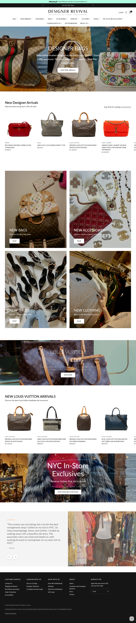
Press (71, 591)
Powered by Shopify (10, 613)
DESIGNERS (40, 19)
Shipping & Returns (11, 586)
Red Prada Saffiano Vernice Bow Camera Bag (18, 146)
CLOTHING (85, 19)
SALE (14, 19)
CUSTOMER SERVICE (13, 579)
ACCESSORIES (61, 19)
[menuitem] (15, 19)
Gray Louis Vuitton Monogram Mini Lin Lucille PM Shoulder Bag (51, 440)
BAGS (50, 19)
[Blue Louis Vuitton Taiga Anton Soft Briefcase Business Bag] (116, 419)
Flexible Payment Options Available (68, 5)
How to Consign (31, 583)
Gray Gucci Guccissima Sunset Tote (51, 145)
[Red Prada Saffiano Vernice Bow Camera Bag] (19, 125)
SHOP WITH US (54, 579)
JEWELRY (73, 19)
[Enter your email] (108, 591)
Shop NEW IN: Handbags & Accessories (117, 107)
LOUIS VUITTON (74, 142)
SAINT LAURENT (106, 142)
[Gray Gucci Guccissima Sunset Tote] (52, 125)
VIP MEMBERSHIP (71, 23)
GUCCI (39, 142)
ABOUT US (84, 23)
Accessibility (9, 595)
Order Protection (10, 592)
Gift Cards (51, 592)
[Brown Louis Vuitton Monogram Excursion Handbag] (84, 419)
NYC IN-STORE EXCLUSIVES (112, 19)
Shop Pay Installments (55, 589)
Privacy (71, 594)
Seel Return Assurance (12, 589)
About (71, 583)
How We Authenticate (55, 583)
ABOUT (72, 579)
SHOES (96, 19)
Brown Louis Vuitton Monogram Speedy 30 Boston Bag (82, 146)
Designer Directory (32, 586)
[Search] (126, 12)
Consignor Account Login (34, 589)
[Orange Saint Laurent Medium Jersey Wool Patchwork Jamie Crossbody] (116, 125)
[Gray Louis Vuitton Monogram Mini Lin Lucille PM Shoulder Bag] (52, 419)
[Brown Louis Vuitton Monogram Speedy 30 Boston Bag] (84, 125)
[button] (68, 70)
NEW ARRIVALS (26, 19)
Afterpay (51, 586)
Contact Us (8, 583)
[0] (129, 12)
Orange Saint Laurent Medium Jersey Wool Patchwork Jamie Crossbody (114, 147)
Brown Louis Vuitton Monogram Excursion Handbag (82, 440)
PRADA (7, 142)
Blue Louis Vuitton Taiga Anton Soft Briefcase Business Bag (114, 440)
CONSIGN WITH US (53, 23)
